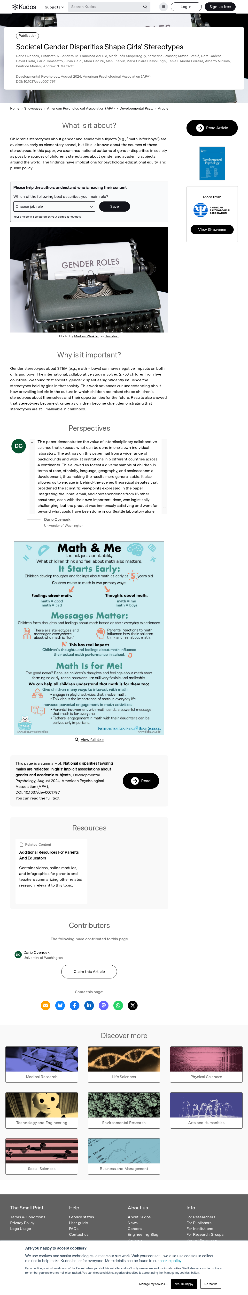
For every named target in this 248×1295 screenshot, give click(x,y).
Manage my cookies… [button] (153, 1284)
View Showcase (212, 229)
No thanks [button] (210, 1284)
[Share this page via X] (133, 1005)
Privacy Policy (22, 1223)
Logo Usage (20, 1228)
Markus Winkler (86, 336)
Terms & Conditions (27, 1217)
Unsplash (112, 336)
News (133, 1223)
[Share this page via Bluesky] (60, 1005)
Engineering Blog (143, 1234)
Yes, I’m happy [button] (184, 1284)
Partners (135, 1240)
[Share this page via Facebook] (75, 1005)
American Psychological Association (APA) (81, 108)
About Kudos (139, 1217)
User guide (78, 1223)
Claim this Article (89, 971)
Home (14, 108)
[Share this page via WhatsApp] (118, 1005)
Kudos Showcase (201, 1240)
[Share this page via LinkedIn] (89, 1005)
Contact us (78, 1234)
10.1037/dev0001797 (39, 81)
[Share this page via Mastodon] (104, 1005)
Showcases (33, 108)
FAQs (73, 1228)
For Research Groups (205, 1234)
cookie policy (170, 1260)
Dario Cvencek (57, 519)
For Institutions (199, 1228)
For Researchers (200, 1217)
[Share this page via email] (45, 1005)
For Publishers (198, 1223)
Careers (135, 1228)
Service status (81, 1217)
